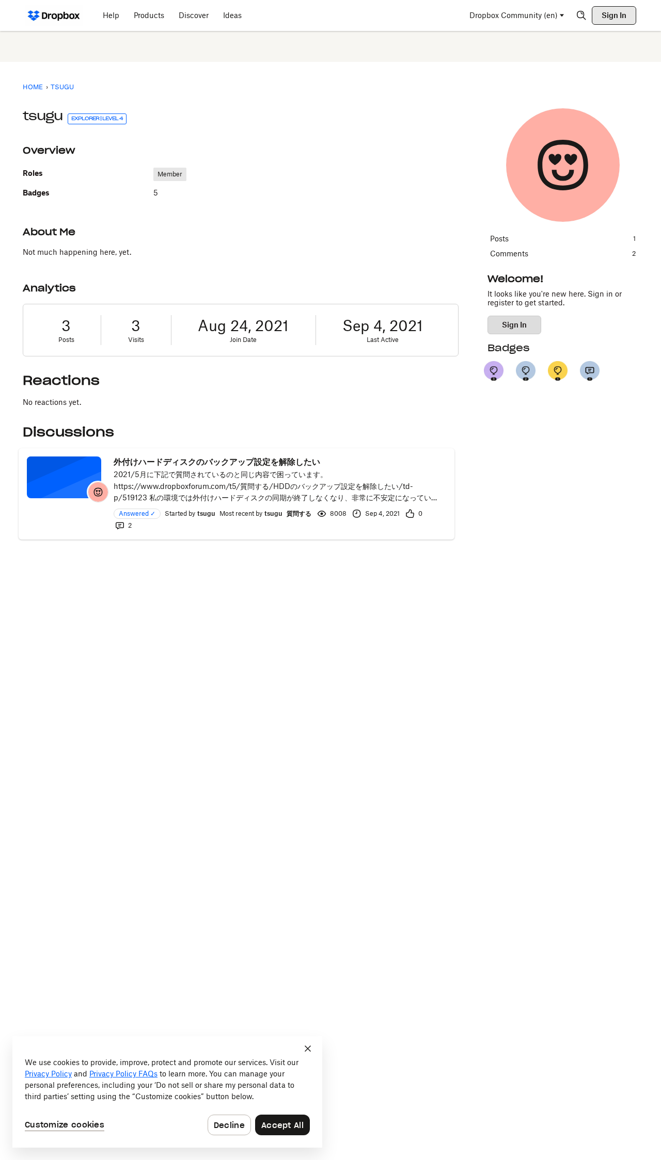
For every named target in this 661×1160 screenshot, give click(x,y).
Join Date (243, 340)
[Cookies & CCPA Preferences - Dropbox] (167, 1092)
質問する (299, 513)
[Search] (581, 15)
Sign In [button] (514, 324)
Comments (563, 253)
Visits (136, 340)
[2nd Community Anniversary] (526, 371)
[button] (98, 492)
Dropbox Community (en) (513, 15)
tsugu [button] (206, 513)
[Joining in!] (590, 371)
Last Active (383, 340)
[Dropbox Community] (54, 15)
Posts (66, 340)
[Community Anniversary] (558, 371)
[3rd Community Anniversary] (493, 371)
